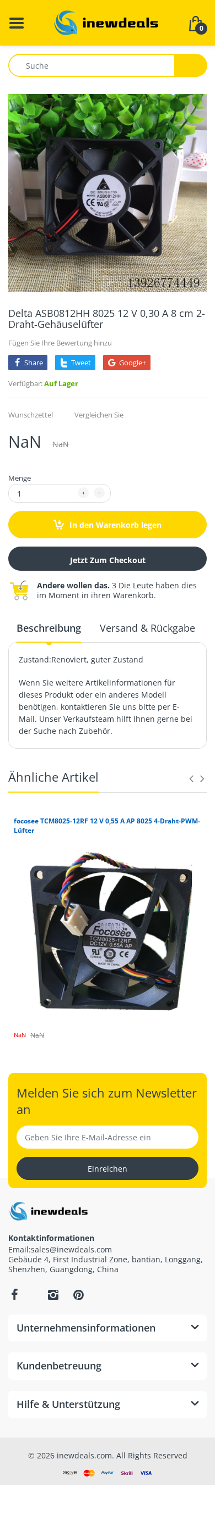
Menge (19, 478)
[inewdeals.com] (107, 21)
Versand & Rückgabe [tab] (147, 627)
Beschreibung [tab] (49, 627)
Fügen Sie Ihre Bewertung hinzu (60, 343)
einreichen (107, 1168)
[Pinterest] (78, 1295)
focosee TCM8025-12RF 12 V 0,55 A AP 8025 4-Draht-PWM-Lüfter (107, 825)
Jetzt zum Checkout (108, 560)
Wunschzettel (30, 415)
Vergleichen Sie (98, 415)
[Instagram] (53, 1295)
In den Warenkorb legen (114, 525)
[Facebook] (14, 1295)
